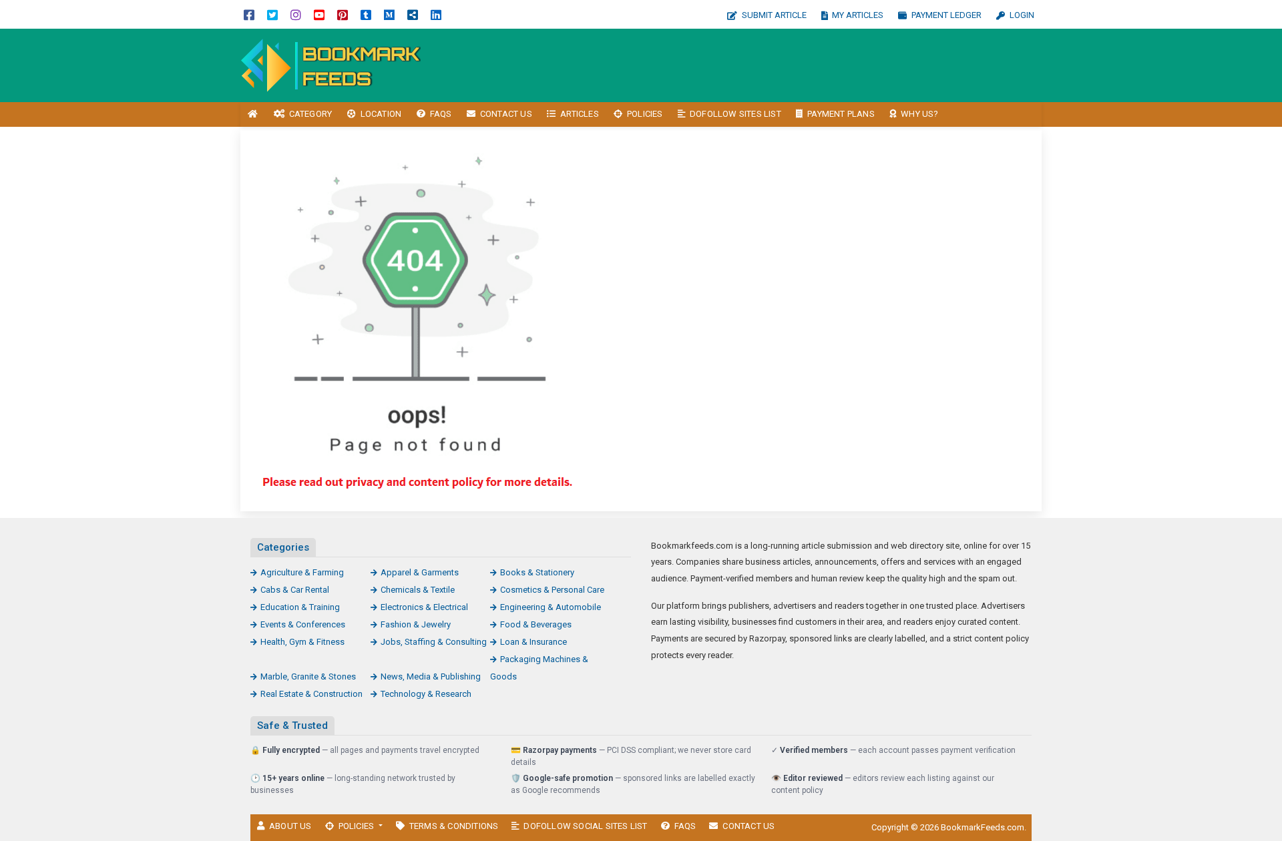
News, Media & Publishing (431, 676)
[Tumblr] (366, 14)
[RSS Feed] (412, 14)
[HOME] (253, 114)
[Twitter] (272, 14)
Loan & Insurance (533, 642)
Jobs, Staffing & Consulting (434, 642)
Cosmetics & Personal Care (552, 590)
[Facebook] (249, 14)
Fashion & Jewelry (416, 624)
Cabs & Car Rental (294, 590)
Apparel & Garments (420, 572)
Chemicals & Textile (418, 590)
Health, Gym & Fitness (302, 642)
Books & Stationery (537, 572)
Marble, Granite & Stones (308, 676)
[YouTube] (319, 14)
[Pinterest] (342, 14)
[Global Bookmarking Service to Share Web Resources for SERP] (330, 64)
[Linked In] (436, 14)
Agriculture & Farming (302, 572)
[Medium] (389, 14)
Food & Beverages (536, 624)
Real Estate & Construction (311, 694)
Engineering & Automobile (550, 607)
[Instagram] (295, 14)
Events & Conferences (302, 624)
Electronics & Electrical (424, 607)
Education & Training (300, 607)
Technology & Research (426, 694)
